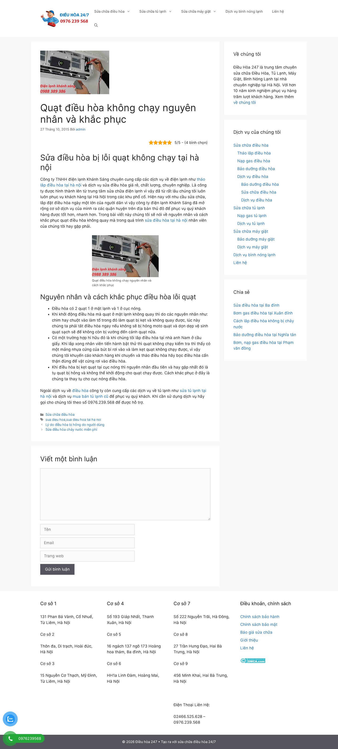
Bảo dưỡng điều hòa (256, 168)
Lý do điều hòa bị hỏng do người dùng (75, 425)
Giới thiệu (249, 640)
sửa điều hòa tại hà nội (166, 220)
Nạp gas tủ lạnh (251, 215)
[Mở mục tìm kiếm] (96, 25)
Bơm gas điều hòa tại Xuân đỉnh (263, 313)
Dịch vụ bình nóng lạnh (244, 11)
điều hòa (80, 390)
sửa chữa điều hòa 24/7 (197, 742)
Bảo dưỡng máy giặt (256, 239)
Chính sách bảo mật (258, 624)
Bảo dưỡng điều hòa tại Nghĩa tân (264, 334)
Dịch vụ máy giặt (252, 247)
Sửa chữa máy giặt (196, 11)
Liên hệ (278, 11)
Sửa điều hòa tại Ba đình (256, 305)
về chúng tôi (244, 102)
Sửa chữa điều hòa (109, 11)
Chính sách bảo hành (259, 616)
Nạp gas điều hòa (253, 161)
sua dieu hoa (55, 419)
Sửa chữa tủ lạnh (152, 11)
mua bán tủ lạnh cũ (90, 396)
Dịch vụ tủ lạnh (251, 223)
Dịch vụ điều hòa (252, 176)
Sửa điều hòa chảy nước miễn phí (71, 429)
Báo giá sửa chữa (256, 632)
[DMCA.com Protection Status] (252, 661)
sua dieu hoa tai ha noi (83, 419)
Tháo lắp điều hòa (254, 153)
